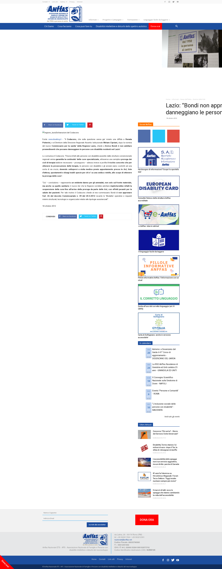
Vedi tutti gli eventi (172, 416)
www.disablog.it (54, 139)
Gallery (62, 2)
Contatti (45, 2)
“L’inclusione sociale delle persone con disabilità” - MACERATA (164, 407)
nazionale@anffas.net (123, 539)
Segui (144, 131)
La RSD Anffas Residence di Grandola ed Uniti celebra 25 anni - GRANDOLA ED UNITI (165, 367)
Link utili (55, 2)
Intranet (79, 2)
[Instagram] (169, 2)
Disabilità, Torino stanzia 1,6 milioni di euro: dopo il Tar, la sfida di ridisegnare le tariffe (165, 447)
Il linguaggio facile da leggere (151, 252)
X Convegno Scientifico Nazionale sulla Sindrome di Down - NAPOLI (164, 380)
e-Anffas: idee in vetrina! (148, 226)
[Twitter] (173, 2)
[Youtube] (178, 2)
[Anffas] (95, 539)
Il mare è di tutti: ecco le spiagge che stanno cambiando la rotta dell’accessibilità (166, 492)
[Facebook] (165, 2)
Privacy (72, 2)
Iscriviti (173, 131)
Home (94, 559)
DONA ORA (147, 519)
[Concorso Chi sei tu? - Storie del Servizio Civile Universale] (144, 434)
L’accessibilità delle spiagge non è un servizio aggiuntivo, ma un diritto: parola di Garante (166, 461)
